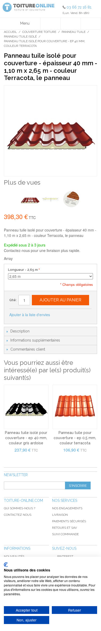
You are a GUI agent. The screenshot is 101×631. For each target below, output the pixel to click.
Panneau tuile (73, 32)
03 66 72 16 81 (79, 7)
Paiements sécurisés (69, 521)
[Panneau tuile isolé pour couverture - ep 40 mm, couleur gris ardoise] (26, 407)
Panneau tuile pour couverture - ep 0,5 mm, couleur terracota (75, 438)
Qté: (13, 300)
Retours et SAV (64, 528)
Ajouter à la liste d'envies (29, 314)
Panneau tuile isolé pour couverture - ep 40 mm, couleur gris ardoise (26, 438)
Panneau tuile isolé (20, 36)
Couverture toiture (39, 32)
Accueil (10, 32)
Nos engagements (67, 508)
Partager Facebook (60, 314)
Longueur (23, 270)
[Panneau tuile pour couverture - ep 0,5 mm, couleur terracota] (75, 407)
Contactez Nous (17, 515)
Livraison (60, 515)
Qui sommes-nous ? (19, 508)
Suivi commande (65, 534)
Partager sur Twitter (71, 314)
